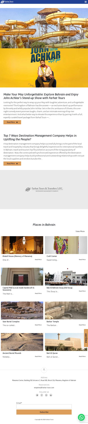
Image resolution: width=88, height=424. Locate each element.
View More (80, 231)
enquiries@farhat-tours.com (44, 388)
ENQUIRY (86, 338)
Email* (19, 403)
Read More (11, 122)
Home (4, 33)
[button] (81, 417)
